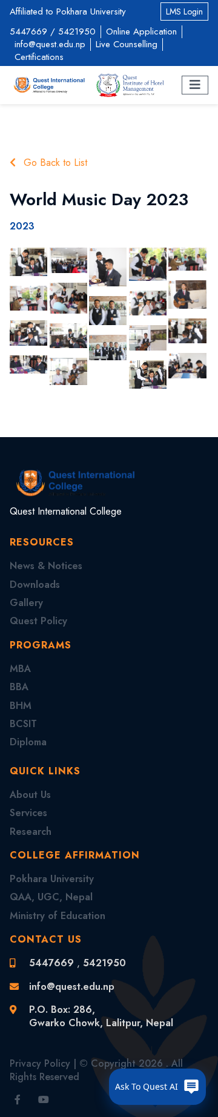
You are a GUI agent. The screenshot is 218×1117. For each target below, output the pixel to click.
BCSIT (23, 724)
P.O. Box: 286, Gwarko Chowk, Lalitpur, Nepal (101, 1016)
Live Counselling (126, 44)
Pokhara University (52, 879)
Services (28, 813)
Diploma (28, 742)
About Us (30, 795)
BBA (19, 687)
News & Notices (46, 566)
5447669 (28, 31)
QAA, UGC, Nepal (51, 897)
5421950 (77, 31)
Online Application (141, 31)
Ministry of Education (57, 916)
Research (30, 832)
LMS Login (184, 11)
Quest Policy (38, 621)
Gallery (26, 603)
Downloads (35, 584)
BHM (20, 706)
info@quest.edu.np (50, 44)
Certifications (39, 57)
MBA (20, 669)
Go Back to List (54, 163)
